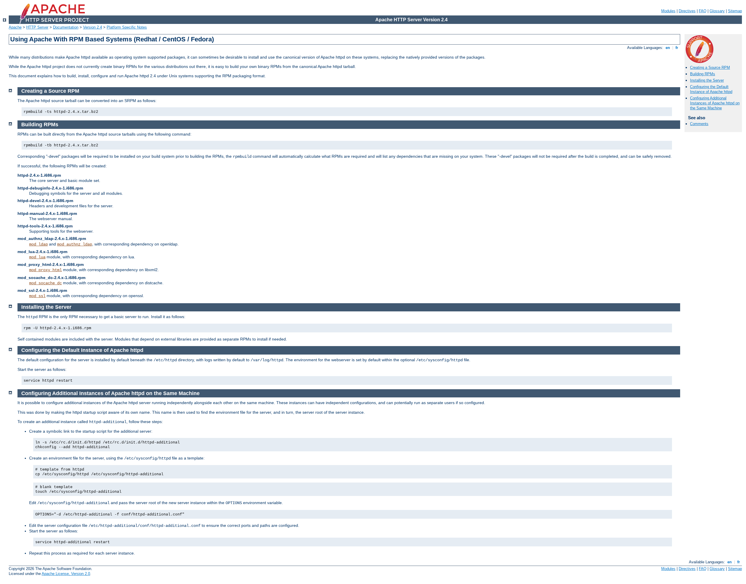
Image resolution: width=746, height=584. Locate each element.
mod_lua (37, 257)
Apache (15, 27)
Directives (687, 11)
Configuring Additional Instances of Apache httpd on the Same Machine (715, 103)
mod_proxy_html (45, 270)
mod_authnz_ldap (74, 244)
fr (676, 47)
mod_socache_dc (45, 283)
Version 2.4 (92, 27)
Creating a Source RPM (710, 67)
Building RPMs (702, 74)
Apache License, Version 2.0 (66, 573)
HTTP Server (37, 27)
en (667, 47)
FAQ (702, 11)
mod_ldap (38, 244)
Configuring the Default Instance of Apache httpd (711, 89)
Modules (668, 11)
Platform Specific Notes (127, 27)
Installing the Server (707, 80)
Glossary (717, 11)
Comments (699, 124)
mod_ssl (37, 296)
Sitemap (735, 11)
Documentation (65, 27)
